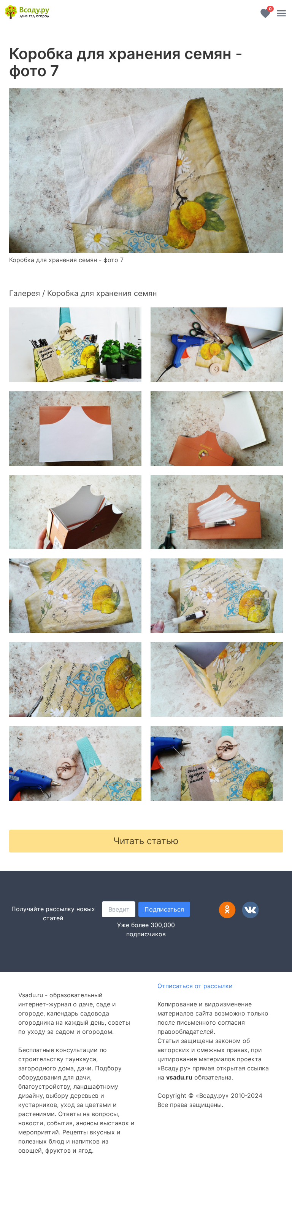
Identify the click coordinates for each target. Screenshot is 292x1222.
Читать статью (146, 840)
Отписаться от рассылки (195, 986)
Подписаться (164, 909)
